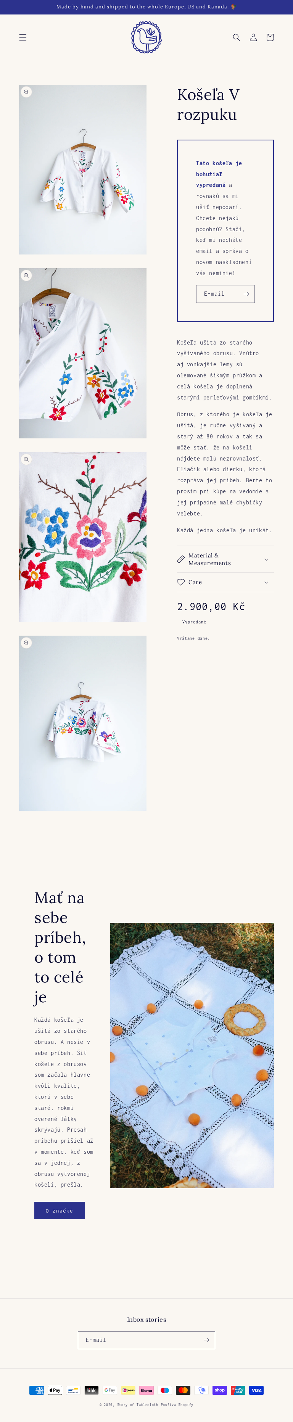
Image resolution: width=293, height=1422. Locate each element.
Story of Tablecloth (137, 1405)
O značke (59, 1211)
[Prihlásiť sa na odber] (246, 294)
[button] (22, 37)
